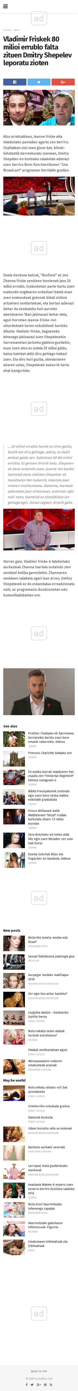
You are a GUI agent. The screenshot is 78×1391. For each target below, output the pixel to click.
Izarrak (7, 30)
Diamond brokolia (40, 1117)
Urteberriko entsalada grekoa (49, 1106)
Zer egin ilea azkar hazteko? (47, 994)
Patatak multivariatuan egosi (47, 1050)
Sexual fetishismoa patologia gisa (51, 956)
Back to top (39, 1371)
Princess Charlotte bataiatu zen (50, 753)
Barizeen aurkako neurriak (46, 1147)
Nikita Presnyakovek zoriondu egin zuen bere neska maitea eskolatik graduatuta (49, 795)
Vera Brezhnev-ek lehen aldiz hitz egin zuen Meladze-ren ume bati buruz (50, 839)
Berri (17, 30)
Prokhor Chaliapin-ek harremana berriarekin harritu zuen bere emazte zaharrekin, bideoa (51, 738)
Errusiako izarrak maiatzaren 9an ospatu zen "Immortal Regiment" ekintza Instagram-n (51, 776)
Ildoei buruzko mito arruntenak (50, 1128)
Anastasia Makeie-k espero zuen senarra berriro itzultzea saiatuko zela (51, 1189)
